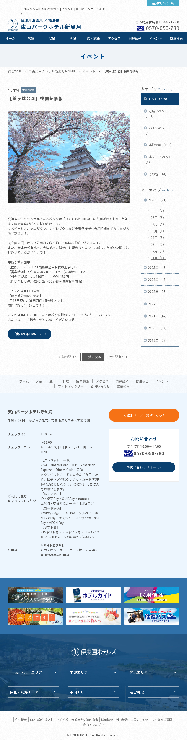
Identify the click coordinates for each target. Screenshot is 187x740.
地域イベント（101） (156, 113)
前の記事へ (69, 356)
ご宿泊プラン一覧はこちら (143, 415)
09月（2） (158, 210)
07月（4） (158, 224)
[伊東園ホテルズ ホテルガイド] (93, 595)
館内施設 (93, 38)
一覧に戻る (93, 356)
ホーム (10, 38)
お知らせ (141, 381)
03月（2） (158, 244)
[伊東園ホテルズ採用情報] (151, 595)
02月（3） (158, 251)
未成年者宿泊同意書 (84, 719)
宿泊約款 (62, 719)
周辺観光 (135, 38)
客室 (31, 38)
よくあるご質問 (161, 719)
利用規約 (122, 719)
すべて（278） (158, 98)
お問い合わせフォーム (143, 467)
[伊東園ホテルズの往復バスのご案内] (151, 616)
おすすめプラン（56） (157, 130)
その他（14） (158, 174)
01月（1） (158, 258)
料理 (73, 38)
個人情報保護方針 (42, 719)
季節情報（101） (160, 144)
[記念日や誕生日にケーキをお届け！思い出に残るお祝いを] (93, 616)
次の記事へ (117, 356)
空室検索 (176, 38)
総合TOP (14, 71)
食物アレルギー (93, 724)
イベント (155, 38)
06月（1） (158, 231)
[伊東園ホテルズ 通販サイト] (35, 616)
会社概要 (21, 719)
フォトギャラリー (70, 386)
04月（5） (158, 237)
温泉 (52, 38)
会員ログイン (161, 3)
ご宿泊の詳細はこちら (28, 333)
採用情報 (107, 719)
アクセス (114, 38)
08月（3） (158, 217)
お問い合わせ (100, 386)
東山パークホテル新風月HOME (52, 71)
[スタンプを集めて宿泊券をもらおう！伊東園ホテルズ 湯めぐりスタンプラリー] (35, 595)
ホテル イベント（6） (158, 159)
